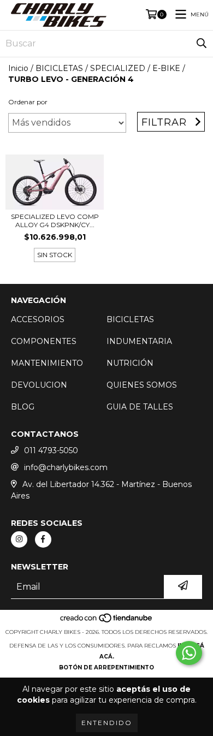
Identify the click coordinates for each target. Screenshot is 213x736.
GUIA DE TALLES (139, 407)
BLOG (22, 407)
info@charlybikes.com (66, 467)
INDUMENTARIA (139, 341)
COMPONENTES (43, 341)
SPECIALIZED (117, 68)
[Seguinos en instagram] (19, 539)
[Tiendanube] (107, 621)
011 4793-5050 (51, 450)
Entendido (106, 723)
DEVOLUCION (39, 385)
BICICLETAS (59, 68)
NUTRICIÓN (129, 363)
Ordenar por (28, 102)
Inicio (18, 68)
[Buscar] (201, 43)
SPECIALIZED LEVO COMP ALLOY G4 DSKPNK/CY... (55, 220)
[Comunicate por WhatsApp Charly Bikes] (189, 653)
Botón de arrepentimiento (106, 667)
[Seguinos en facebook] (43, 539)
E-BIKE (166, 68)
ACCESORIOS (37, 319)
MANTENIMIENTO (47, 363)
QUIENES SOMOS (141, 385)
